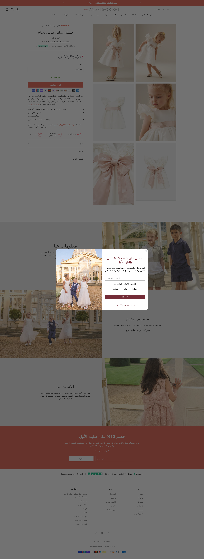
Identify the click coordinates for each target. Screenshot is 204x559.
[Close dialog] (146, 251)
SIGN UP (125, 297)
